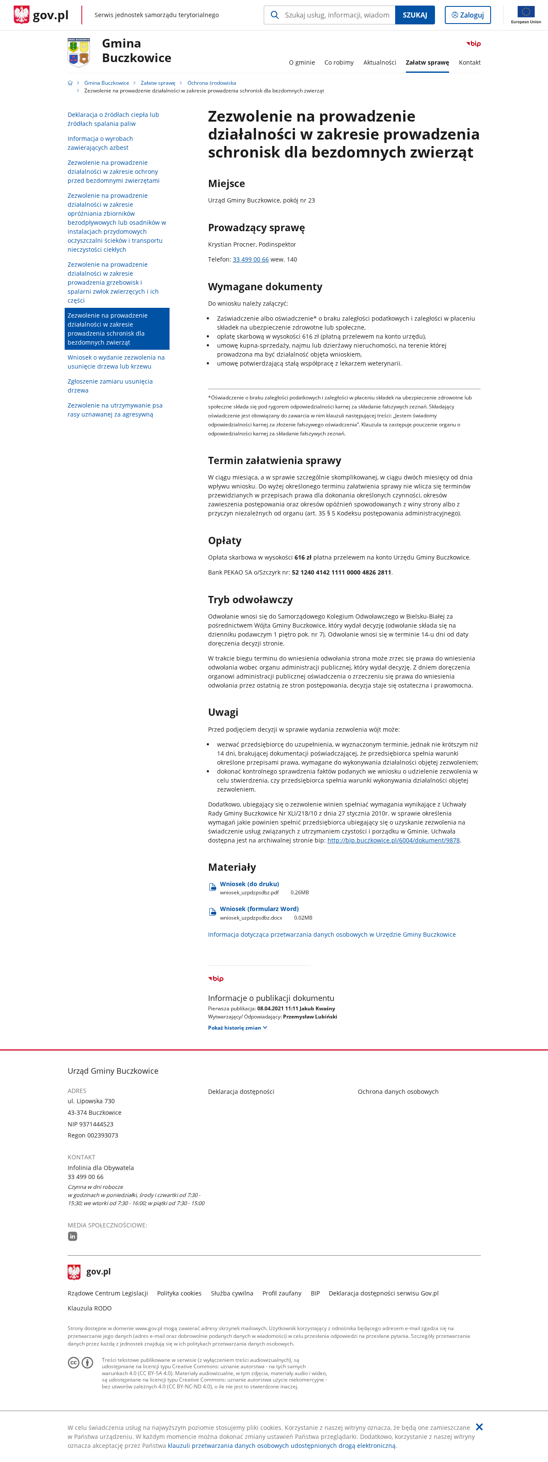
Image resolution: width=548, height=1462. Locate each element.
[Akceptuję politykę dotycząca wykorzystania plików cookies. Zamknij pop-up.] (479, 1426)
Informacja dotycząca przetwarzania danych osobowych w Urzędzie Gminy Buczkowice (332, 934)
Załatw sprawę (158, 82)
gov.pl (98, 1272)
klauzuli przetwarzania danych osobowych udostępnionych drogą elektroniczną (282, 1445)
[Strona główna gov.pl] (70, 82)
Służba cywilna (232, 1293)
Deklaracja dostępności (241, 1091)
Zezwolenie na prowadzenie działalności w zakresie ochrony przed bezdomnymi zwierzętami (114, 171)
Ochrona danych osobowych (398, 1091)
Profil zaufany (281, 1293)
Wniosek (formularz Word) (266, 913)
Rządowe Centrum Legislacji (108, 1293)
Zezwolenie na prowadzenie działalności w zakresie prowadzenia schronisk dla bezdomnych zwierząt (108, 328)
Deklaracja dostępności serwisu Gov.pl (384, 1293)
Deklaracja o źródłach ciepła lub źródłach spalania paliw (113, 119)
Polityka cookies (179, 1293)
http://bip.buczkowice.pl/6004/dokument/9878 (394, 840)
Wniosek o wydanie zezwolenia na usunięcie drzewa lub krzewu (116, 361)
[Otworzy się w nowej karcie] (73, 1236)
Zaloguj (475, 17)
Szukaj (415, 15)
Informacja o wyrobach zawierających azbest (100, 143)
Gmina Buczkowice (137, 51)
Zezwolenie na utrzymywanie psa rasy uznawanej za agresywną (115, 409)
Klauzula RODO (90, 1308)
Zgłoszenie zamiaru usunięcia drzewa (110, 385)
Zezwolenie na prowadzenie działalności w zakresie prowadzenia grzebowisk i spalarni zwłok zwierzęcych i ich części (113, 282)
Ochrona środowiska (212, 82)
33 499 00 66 (251, 259)
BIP (315, 1293)
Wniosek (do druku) (265, 888)
